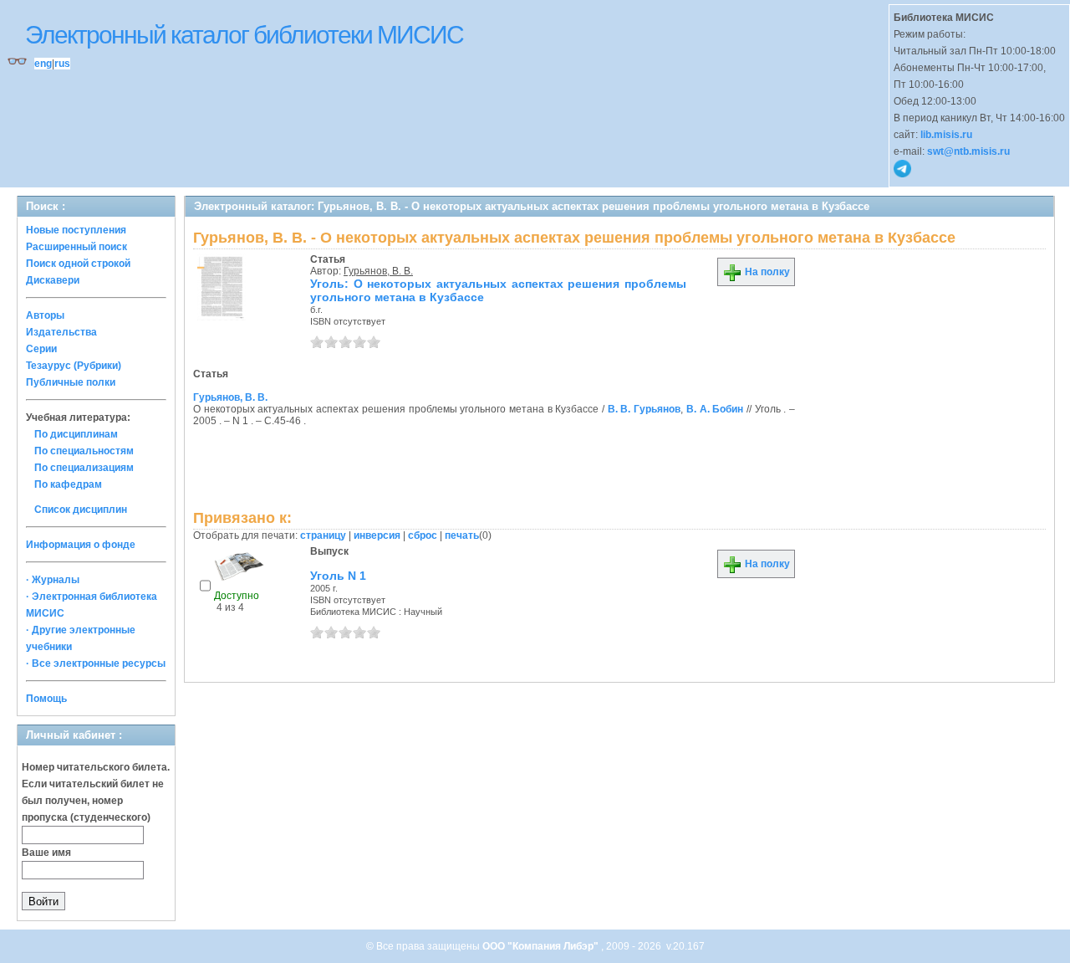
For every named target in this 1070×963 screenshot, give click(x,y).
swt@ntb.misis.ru (968, 151)
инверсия (377, 535)
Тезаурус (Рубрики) (73, 365)
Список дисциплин (80, 509)
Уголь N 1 (338, 575)
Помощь (46, 698)
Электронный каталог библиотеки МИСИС (244, 35)
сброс (422, 535)
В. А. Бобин (714, 409)
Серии (41, 349)
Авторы (45, 315)
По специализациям (84, 468)
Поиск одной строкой (78, 263)
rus (62, 63)
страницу (323, 535)
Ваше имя (46, 852)
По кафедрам (68, 484)
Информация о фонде (80, 545)
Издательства (61, 332)
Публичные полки (70, 382)
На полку (766, 272)
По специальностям (84, 451)
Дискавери (52, 280)
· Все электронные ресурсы (96, 663)
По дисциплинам (76, 434)
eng (43, 63)
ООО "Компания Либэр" (541, 946)
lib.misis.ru (946, 135)
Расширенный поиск (76, 247)
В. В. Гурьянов (644, 409)
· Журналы (52, 580)
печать (462, 535)
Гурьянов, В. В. (378, 271)
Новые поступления (76, 230)
